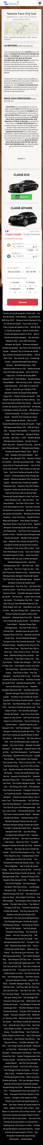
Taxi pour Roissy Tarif (12, 997)
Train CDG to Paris (30, 324)
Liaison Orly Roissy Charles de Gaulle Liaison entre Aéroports (21, 614)
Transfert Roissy (17, 1032)
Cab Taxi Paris (19, 738)
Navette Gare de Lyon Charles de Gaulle (21, 558)
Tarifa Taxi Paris (32, 555)
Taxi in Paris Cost (11, 648)
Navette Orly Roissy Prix (21, 776)
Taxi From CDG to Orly (29, 1066)
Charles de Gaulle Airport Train (18, 451)
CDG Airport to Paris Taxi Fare (27, 666)
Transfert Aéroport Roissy (19, 983)
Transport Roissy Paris (30, 876)
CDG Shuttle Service (26, 811)
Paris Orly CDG (9, 444)
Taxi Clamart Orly (10, 762)
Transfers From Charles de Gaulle (24, 697)
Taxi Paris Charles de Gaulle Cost (21, 707)
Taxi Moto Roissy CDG (21, 704)
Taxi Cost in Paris (17, 745)
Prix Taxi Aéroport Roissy (29, 1080)
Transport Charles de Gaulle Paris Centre (21, 545)
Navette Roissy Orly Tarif (13, 894)
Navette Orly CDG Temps (28, 486)
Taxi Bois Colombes (31, 690)
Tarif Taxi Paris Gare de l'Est (20, 869)
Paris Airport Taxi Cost (12, 607)
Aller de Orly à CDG (24, 382)
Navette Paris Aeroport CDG (15, 880)
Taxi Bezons (34, 904)
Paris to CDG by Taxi (27, 762)
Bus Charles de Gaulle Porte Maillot (17, 355)
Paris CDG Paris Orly (27, 341)
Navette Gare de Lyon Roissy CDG (21, 914)
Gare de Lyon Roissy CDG (23, 462)
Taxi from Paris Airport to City (22, 852)
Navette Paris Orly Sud (23, 755)
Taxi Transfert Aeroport (27, 890)
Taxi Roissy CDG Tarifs (18, 787)
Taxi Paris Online (32, 977)
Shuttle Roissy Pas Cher (12, 1087)
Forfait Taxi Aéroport (22, 662)
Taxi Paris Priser (11, 669)
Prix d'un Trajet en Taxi (24, 569)
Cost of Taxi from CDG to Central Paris (21, 493)
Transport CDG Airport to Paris (24, 1098)
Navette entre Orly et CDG (28, 645)
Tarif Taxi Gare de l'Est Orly (27, 987)
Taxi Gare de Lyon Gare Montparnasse (19, 807)
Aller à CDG (32, 420)
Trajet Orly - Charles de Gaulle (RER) (21, 375)
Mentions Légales (26, 293)
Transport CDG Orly (12, 907)
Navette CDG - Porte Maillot (14, 379)
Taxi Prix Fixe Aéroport (12, 804)
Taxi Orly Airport (30, 928)
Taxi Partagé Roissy (15, 977)
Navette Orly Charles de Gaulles (24, 482)
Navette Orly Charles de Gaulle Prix (23, 541)
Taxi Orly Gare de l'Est (29, 911)
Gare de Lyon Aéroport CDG (24, 389)
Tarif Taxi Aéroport (23, 728)
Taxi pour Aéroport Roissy (16, 980)
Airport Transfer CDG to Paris (22, 1108)
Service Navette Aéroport (26, 638)
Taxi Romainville (19, 800)
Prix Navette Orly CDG (23, 600)
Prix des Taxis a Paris (18, 904)
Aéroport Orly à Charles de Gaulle (24, 351)
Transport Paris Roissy (15, 932)
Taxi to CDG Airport (13, 928)
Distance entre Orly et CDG (14, 368)
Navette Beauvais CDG (17, 562)
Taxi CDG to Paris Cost (24, 659)
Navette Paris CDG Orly (13, 634)
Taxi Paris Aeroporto (19, 752)
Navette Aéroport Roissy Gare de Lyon (21, 821)
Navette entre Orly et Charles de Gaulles (21, 1084)
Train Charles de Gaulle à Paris (16, 327)
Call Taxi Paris (33, 800)
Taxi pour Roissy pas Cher (13, 1001)
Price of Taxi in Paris (22, 652)
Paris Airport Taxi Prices (25, 897)
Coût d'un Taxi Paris (31, 804)
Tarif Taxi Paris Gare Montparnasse (17, 579)
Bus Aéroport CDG (17, 458)
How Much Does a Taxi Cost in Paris (17, 524)
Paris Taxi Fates (18, 517)
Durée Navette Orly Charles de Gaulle (18, 424)
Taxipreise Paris (9, 486)
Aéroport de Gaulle (13, 344)
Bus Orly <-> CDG (19, 438)
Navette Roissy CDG (29, 818)
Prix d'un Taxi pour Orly (22, 935)
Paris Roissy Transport (29, 520)
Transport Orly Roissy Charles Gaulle (18, 700)
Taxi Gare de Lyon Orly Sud (22, 952)
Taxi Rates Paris (9, 531)
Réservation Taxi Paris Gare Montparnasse (21, 918)
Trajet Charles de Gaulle (15, 420)
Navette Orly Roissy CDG (20, 945)
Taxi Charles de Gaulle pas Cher (22, 963)
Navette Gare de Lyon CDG (27, 631)
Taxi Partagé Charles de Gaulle (17, 1070)
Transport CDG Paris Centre (15, 887)
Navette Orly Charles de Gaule (24, 417)
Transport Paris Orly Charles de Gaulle (19, 641)
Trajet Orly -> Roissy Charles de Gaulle (19, 396)
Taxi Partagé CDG (30, 997)
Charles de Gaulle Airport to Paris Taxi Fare (21, 496)
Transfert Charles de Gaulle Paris (17, 828)
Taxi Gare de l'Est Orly (30, 994)
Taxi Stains (7, 738)
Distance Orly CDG (24, 444)
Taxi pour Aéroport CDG (20, 1015)
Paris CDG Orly (32, 372)
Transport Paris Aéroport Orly (17, 835)
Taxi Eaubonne (27, 780)
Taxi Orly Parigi (30, 831)
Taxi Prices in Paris (20, 672)
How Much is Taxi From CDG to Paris (19, 548)
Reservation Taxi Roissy (21, 1053)
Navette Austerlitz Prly (26, 683)
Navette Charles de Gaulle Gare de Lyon (21, 489)
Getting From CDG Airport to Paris (18, 1125)
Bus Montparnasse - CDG (25, 365)
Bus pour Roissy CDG (19, 610)
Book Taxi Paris (22, 842)
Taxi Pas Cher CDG (27, 990)
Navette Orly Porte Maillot (22, 455)
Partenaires (14, 1139)
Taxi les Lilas (17, 596)
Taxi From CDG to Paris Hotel (14, 1118)
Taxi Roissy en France (30, 925)
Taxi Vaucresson (29, 883)
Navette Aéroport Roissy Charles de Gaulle (21, 825)
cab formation (26, 1139)
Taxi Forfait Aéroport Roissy (23, 783)
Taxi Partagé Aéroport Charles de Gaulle (21, 921)
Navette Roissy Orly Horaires (22, 655)
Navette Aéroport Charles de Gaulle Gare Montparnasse (21, 583)
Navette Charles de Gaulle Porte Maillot (20, 393)
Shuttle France (31, 441)
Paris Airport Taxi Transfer (27, 759)
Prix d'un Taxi (21, 586)
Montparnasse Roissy (30, 448)
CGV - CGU (14, 293)
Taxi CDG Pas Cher (10, 990)
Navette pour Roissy (11, 925)
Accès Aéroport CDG (12, 500)
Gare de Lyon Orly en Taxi (19, 1025)
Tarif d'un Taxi (27, 565)
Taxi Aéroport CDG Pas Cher (19, 959)
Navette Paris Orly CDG (22, 617)
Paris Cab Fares (17, 434)
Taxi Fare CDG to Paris (25, 503)
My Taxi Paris (28, 500)
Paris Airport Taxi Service (24, 1039)
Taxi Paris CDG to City (21, 676)
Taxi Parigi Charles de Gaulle (19, 1046)
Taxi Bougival (17, 749)
